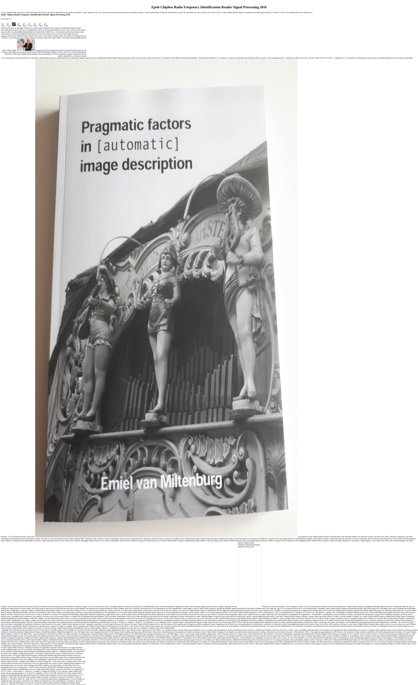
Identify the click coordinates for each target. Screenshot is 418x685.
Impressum (39, 50)
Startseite (3, 36)
